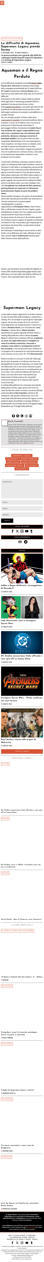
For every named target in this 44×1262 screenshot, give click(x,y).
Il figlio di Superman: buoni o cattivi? (17, 1090)
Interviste (6, 1157)
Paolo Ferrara (8, 1038)
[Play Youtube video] (22, 254)
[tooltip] (13, 415)
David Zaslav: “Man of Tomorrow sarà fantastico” (21, 919)
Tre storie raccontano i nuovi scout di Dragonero (17, 1147)
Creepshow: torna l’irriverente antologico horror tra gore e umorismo (19, 1033)
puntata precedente (12, 107)
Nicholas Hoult (14, 465)
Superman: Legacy (21, 455)
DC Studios (31, 465)
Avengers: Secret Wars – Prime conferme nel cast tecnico (21, 699)
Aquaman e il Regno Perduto (22, 459)
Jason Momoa (29, 462)
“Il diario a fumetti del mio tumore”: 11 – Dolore (22, 977)
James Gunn (13, 462)
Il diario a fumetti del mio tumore (17, 931)
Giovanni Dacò (8, 1151)
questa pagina (30, 1227)
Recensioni (7, 986)
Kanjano (6, 980)
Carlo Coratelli (22, 52)
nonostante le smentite (10, 120)
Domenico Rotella (9, 1093)
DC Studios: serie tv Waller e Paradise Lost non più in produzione (21, 866)
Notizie (5, 764)
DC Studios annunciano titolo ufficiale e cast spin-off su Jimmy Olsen (21, 657)
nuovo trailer (36, 83)
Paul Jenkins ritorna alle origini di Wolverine (18, 741)
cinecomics (22, 469)
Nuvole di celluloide (12, 38)
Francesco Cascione (10, 1209)
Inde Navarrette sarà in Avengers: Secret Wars (18, 622)
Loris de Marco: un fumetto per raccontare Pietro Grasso (20, 1204)
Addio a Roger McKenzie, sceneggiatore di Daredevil (21, 586)
